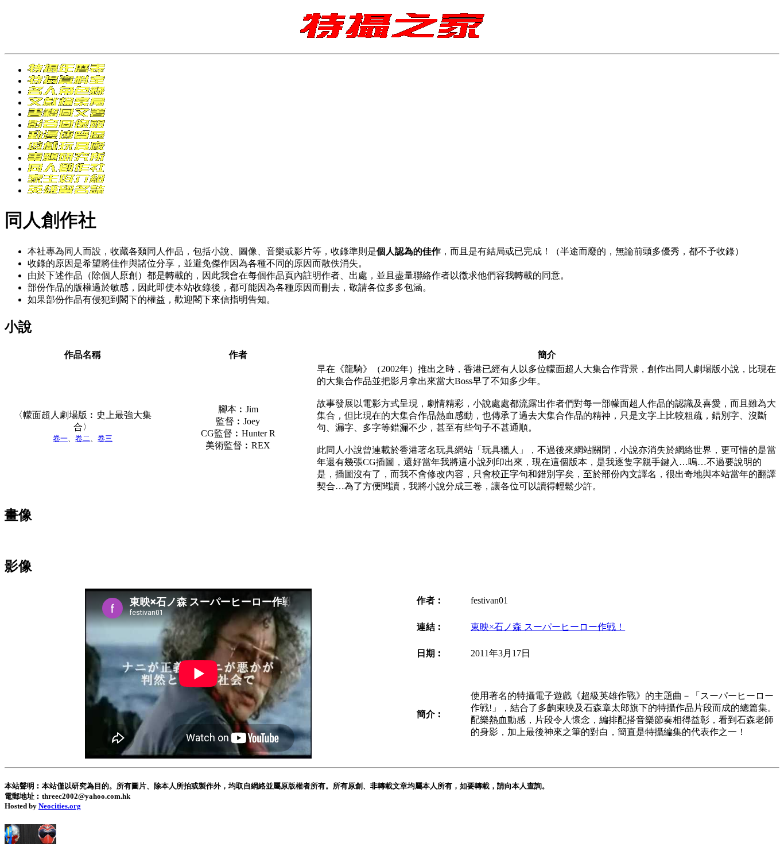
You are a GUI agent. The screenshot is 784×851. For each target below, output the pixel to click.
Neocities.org (59, 806)
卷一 (60, 438)
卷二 (82, 438)
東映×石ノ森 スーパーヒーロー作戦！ (548, 627)
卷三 (105, 438)
